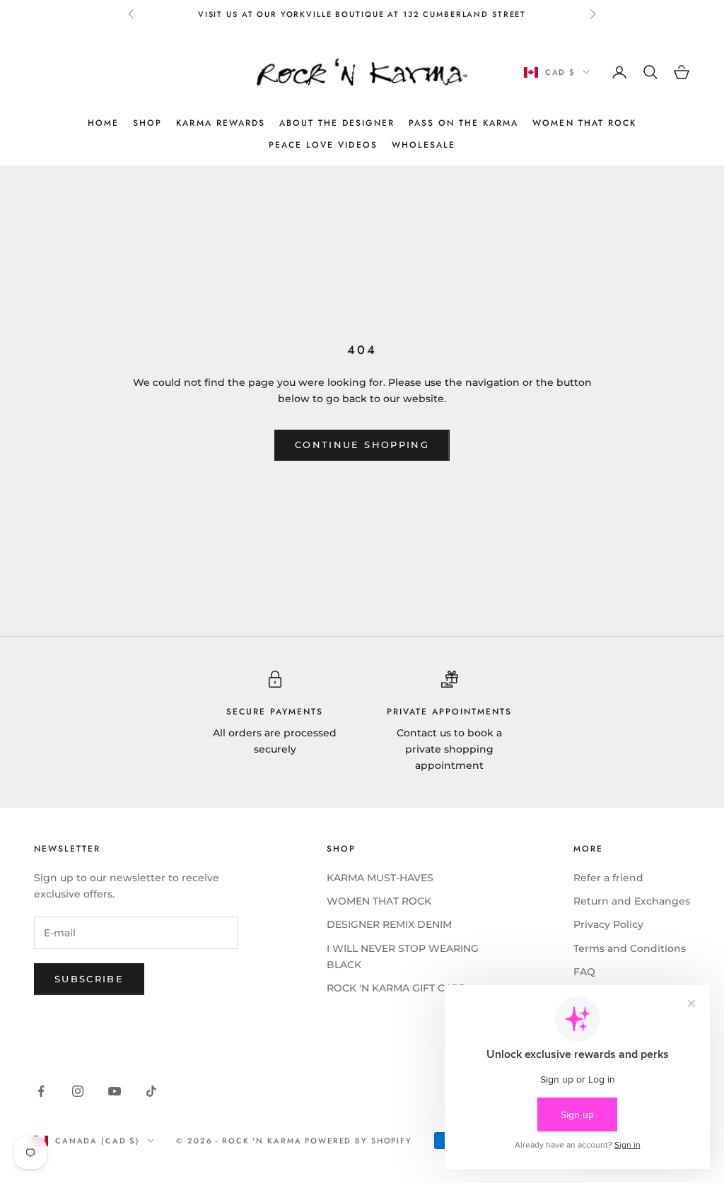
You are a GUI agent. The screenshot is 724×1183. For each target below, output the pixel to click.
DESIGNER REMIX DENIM (389, 924)
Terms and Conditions (629, 948)
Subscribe (89, 978)
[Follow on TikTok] (151, 1091)
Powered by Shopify (358, 1140)
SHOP (147, 123)
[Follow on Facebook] (41, 1091)
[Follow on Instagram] (78, 1091)
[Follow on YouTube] (114, 1091)
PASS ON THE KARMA (464, 123)
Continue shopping (362, 444)
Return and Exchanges (631, 901)
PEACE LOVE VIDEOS (323, 145)
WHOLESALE (423, 145)
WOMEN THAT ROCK (584, 123)
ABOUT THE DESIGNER (337, 123)
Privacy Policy (608, 924)
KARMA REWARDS (220, 123)
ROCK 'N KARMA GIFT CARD (397, 988)
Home (103, 123)
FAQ (584, 971)
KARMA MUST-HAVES (380, 877)
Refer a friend (608, 877)
